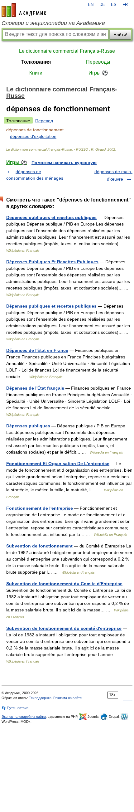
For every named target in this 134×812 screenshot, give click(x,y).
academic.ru (24, 10)
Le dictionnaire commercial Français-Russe (67, 51)
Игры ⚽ (98, 72)
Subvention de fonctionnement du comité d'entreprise (64, 628)
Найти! (120, 34)
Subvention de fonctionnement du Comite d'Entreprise (64, 583)
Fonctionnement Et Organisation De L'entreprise (57, 463)
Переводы (98, 62)
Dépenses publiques (28, 425)
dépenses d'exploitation (33, 136)
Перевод (44, 120)
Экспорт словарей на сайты (24, 716)
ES (114, 4)
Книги (35, 72)
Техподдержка (40, 698)
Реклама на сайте (67, 698)
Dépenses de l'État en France (37, 350)
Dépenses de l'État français (35, 388)
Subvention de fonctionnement (39, 545)
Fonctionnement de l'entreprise (39, 508)
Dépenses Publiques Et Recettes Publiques (52, 261)
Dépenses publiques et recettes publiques (51, 306)
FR (125, 4)
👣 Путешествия (15, 708)
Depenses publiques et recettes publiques (51, 217)
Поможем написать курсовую (64, 162)
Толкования (36, 62)
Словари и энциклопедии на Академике (53, 23)
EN (90, 4)
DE (102, 4)
